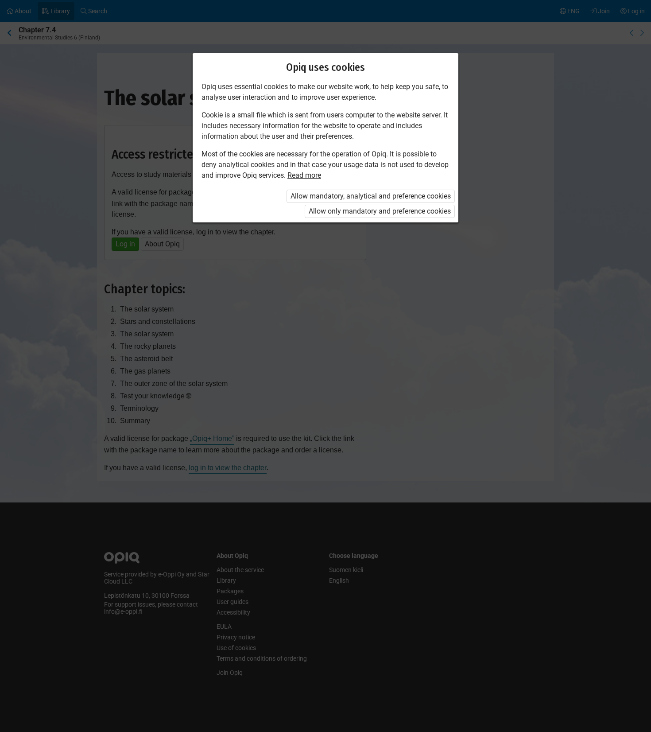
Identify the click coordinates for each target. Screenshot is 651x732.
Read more (304, 175)
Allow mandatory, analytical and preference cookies (371, 196)
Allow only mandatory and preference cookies (380, 211)
